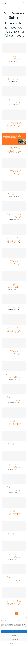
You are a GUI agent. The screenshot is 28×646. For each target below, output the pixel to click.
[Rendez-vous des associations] (14, 366)
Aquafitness (14, 79)
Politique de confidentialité (17, 643)
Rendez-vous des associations (14, 375)
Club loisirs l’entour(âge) (14, 149)
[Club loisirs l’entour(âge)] (14, 139)
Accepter (14, 631)
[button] (26, 618)
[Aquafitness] (14, 71)
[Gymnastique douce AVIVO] (14, 48)
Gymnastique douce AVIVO (14, 57)
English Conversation (14, 285)
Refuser (14, 635)
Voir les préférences (14, 639)
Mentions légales (8, 643)
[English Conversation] (14, 276)
